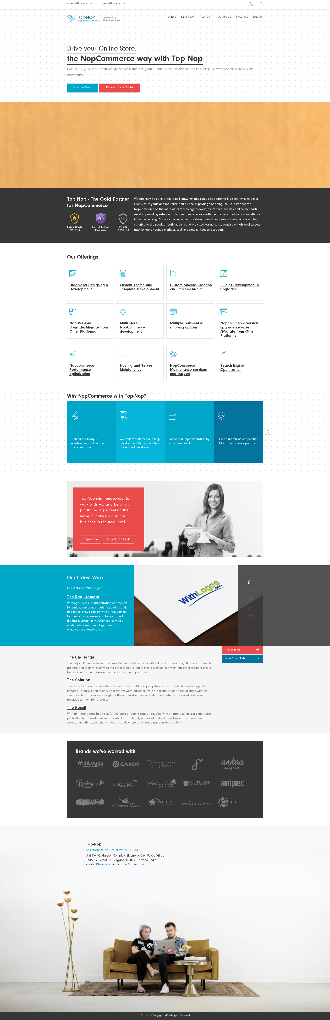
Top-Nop (171, 17)
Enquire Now (82, 87)
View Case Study (235, 658)
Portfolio (206, 17)
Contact (257, 17)
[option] (91, 432)
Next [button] (267, 432)
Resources (242, 17)
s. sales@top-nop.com (112, 3)
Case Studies (223, 17)
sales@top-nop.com (102, 864)
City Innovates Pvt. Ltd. (124, 850)
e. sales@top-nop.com (79, 3)
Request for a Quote (119, 87)
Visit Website (233, 650)
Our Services (188, 17)
